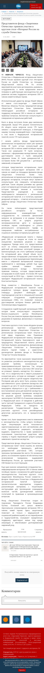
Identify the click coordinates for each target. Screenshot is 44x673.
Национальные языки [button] (28, 2)
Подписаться (22, 580)
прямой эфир (35, 6)
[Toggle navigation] (4, 6)
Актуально (6, 19)
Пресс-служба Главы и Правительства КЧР (22, 536)
